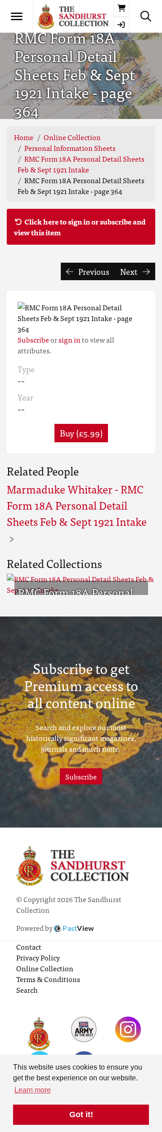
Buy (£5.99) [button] (81, 433)
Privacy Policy (38, 957)
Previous (92, 271)
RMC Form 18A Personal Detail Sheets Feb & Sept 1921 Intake (81, 164)
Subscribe (33, 339)
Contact (28, 946)
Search (27, 989)
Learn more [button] (32, 1090)
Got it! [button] (81, 1114)
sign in (69, 339)
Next (129, 271)
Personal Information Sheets (70, 148)
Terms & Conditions (48, 979)
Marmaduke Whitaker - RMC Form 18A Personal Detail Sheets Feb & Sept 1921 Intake (77, 505)
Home (23, 137)
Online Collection (72, 137)
